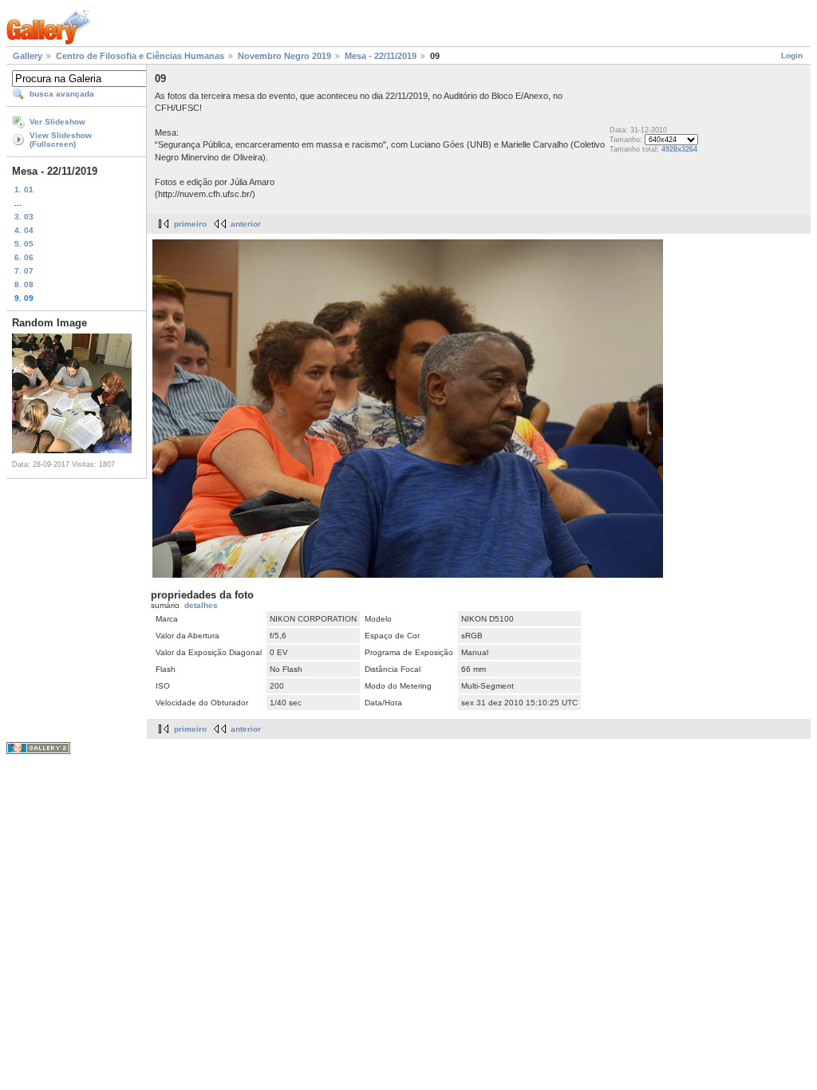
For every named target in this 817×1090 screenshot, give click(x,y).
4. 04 (24, 230)
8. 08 (24, 284)
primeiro (190, 223)
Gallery (27, 56)
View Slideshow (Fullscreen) (61, 139)
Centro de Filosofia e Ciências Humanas (140, 56)
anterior (246, 223)
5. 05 (24, 243)
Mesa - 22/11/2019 (380, 56)
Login (792, 55)
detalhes (201, 605)
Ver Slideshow (57, 121)
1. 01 (24, 189)
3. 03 (24, 216)
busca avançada (62, 93)
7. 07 (24, 271)
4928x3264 (679, 149)
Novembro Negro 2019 (284, 56)
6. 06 (24, 257)
